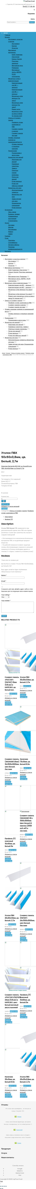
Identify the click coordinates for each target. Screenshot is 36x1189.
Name (4, 575)
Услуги (7, 223)
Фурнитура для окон (14, 188)
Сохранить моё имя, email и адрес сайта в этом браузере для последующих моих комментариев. (17, 590)
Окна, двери (12, 212)
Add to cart (5, 504)
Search (32, 22)
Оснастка (15, 48)
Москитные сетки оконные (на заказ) (17, 105)
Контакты (8, 251)
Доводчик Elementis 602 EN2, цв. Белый (14, 466)
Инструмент (16, 44)
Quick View (8, 705)
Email (3, 581)
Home (3, 353)
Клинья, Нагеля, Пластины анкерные (17, 61)
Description (9, 517)
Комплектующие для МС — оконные (17, 92)
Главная (7, 35)
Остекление (8, 210)
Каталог (7, 37)
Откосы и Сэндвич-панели (17, 353)
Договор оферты (13, 245)
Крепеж (14, 46)
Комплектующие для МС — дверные (17, 85)
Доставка (11, 225)
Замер (10, 234)
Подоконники (12, 151)
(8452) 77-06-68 (29, 7)
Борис (19, 1143)
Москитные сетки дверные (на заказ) (17, 98)
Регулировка (12, 230)
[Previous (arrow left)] (0, 1188)
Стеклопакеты (12, 221)
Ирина (19, 1117)
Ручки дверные (17, 181)
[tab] (20, 517)
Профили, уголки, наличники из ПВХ (17, 124)
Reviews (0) (9, 519)
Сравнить (4, 509)
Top (1, 1181)
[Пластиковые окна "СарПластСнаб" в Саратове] (29, 1)
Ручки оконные (16, 208)
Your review (5, 601)
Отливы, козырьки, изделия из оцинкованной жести (15, 140)
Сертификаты (12, 243)
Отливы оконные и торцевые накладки (17, 146)
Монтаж (10, 227)
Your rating (5, 595)
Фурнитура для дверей (15, 157)
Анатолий (19, 1130)
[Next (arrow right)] (2, 1188)
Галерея (7, 236)
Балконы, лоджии (14, 214)
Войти (33, 19)
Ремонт (10, 232)
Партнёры (11, 240)
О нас (6, 238)
